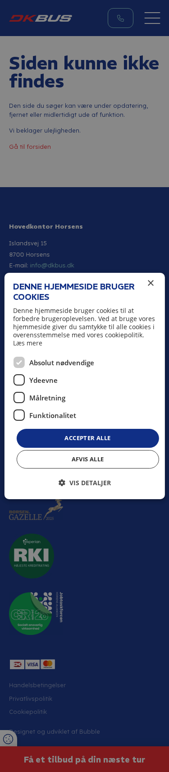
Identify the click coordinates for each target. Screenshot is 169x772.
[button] (85, 483)
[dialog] (84, 386)
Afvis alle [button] (88, 459)
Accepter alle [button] (87, 438)
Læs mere (27, 343)
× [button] (150, 283)
